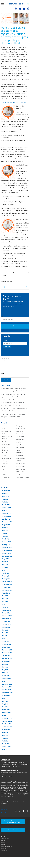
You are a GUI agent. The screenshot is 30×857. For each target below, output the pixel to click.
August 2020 (6, 695)
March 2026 (6, 505)
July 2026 (5, 493)
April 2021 (5, 673)
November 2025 (7, 516)
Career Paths (5, 447)
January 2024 (6, 579)
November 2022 (7, 619)
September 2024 (7, 556)
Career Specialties (5, 838)
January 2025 (6, 545)
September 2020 (7, 692)
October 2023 (6, 587)
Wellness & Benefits (22, 477)
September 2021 (7, 658)
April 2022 (5, 638)
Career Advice (6, 444)
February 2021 (6, 678)
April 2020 (5, 707)
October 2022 (6, 621)
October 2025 (6, 519)
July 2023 (5, 596)
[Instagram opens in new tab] (23, 811)
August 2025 (6, 525)
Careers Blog (3, 848)
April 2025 (5, 536)
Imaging (19, 426)
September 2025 (7, 522)
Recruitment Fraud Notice (12, 830)
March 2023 (5, 607)
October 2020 (6, 690)
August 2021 (6, 661)
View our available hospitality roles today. (14, 102)
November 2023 (7, 584)
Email (2, 316)
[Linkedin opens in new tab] (19, 286)
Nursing (18, 442)
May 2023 (5, 601)
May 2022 (5, 636)
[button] (2, 3)
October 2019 (6, 724)
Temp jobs (3, 840)
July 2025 (5, 527)
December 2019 (7, 718)
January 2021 (6, 681)
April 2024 (5, 570)
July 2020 (5, 698)
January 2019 (6, 749)
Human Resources (7, 480)
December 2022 (7, 616)
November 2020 (7, 687)
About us (3, 836)
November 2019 (7, 721)
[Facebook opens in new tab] (4, 286)
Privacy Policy (4, 850)
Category (3, 366)
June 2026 (5, 496)
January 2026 (6, 510)
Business (4, 441)
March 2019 (6, 744)
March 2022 (5, 641)
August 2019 (6, 729)
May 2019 (5, 738)
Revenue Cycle (20, 463)
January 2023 (6, 613)
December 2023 (7, 582)
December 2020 (7, 684)
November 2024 (7, 550)
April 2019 (5, 741)
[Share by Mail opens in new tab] (26, 286)
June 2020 (5, 701)
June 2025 (5, 530)
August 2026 (6, 490)
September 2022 (7, 624)
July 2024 (5, 562)
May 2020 (5, 704)
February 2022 (6, 644)
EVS (3, 469)
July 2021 (5, 664)
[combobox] (15, 363)
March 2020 (6, 710)
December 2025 (7, 513)
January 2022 (6, 647)
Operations (19, 445)
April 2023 (5, 604)
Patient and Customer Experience (20, 450)
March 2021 (5, 675)
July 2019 (5, 732)
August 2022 (6, 627)
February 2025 (6, 542)
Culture (4, 466)
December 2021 (7, 650)
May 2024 (5, 567)
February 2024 (6, 576)
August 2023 (6, 593)
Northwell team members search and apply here (12, 821)
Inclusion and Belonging (6, 846)
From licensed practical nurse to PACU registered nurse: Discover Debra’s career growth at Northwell (13, 397)
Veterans (19, 474)
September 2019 (7, 727)
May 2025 (5, 533)
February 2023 (6, 610)
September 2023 (7, 590)
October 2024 (6, 553)
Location (2, 373)
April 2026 (5, 502)
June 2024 (5, 564)
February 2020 (6, 712)
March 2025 (5, 539)
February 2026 (6, 508)
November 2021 (7, 653)
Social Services (20, 466)
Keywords (3, 360)
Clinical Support (7, 458)
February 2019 (6, 747)
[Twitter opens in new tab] (11, 286)
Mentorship (20, 439)
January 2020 (6, 715)
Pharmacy (19, 455)
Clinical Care (5, 450)
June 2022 (5, 633)
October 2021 (6, 656)
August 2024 (6, 559)
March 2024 (6, 573)
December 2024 (7, 547)
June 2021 (5, 667)
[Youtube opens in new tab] (19, 811)
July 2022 (5, 630)
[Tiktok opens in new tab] (27, 811)
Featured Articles (7, 472)
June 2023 (5, 599)
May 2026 (5, 499)
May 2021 (5, 670)
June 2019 (5, 735)
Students (3, 842)
